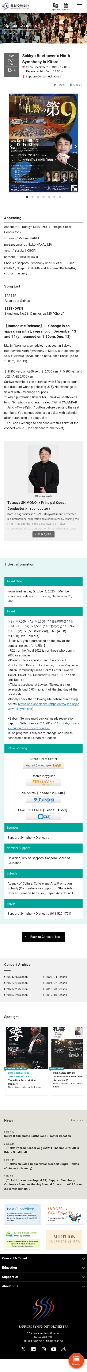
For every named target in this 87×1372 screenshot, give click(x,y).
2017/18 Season (56, 995)
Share (76, 84)
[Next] (75, 146)
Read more (77, 1120)
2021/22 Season (56, 983)
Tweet (61, 84)
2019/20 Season (56, 989)
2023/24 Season (56, 976)
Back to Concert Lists (45, 937)
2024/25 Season (17, 976)
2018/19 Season (17, 995)
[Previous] (11, 146)
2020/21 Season (17, 989)
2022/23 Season (17, 983)
